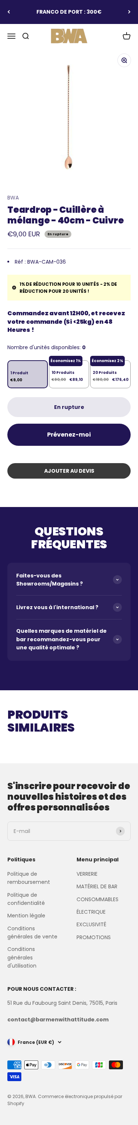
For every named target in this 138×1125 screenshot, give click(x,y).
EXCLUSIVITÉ (91, 924)
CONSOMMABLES (97, 899)
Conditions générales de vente (32, 932)
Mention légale (26, 915)
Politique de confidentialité (26, 899)
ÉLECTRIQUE (91, 912)
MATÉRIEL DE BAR (97, 886)
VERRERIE (87, 874)
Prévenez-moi (69, 434)
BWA (13, 197)
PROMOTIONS (94, 937)
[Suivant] (129, 12)
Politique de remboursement (28, 878)
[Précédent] (8, 12)
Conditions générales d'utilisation (21, 957)
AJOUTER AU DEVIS (69, 471)
